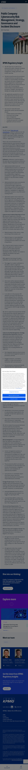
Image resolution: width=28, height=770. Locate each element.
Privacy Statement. (18, 388)
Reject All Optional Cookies (14, 395)
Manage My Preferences (14, 391)
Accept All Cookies (14, 398)
